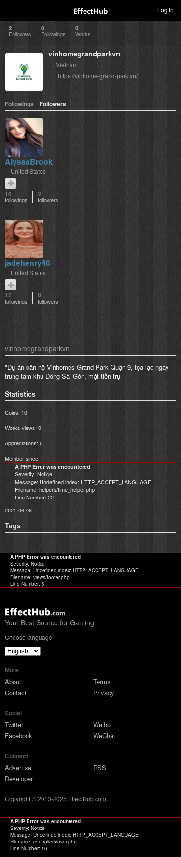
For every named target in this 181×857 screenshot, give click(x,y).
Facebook (18, 735)
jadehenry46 (27, 262)
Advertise (18, 767)
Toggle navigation (11, 9)
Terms (102, 681)
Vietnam (67, 64)
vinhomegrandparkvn (84, 53)
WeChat (104, 735)
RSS (99, 767)
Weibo (102, 724)
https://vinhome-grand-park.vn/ (98, 75)
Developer (19, 778)
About (13, 681)
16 (16, 197)
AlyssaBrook (29, 161)
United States (28, 171)
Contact (16, 692)
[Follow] (10, 183)
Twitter (14, 724)
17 (16, 298)
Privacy (103, 692)
